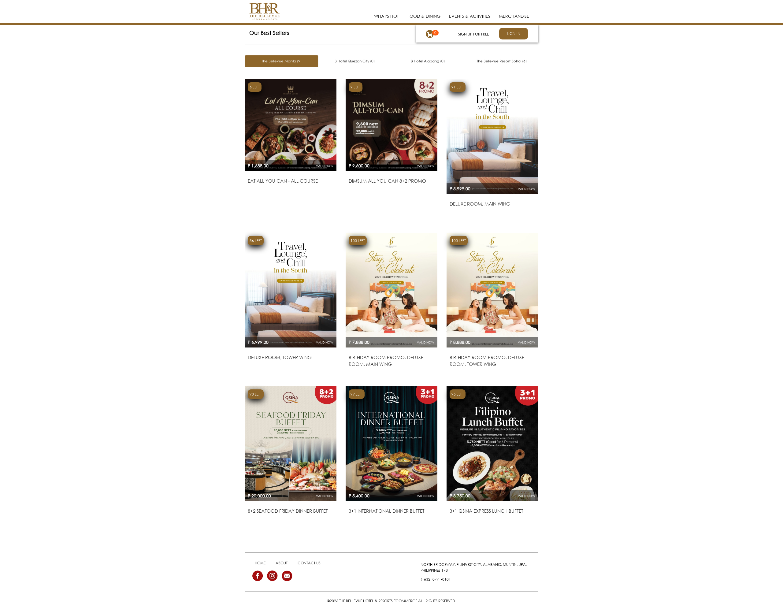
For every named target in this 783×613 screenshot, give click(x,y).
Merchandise (514, 16)
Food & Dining (423, 16)
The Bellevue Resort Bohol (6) (502, 61)
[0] (429, 34)
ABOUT (282, 563)
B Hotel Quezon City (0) (355, 61)
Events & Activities (469, 16)
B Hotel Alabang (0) (428, 61)
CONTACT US (309, 563)
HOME (260, 563)
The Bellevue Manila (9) (282, 61)
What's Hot (386, 16)
